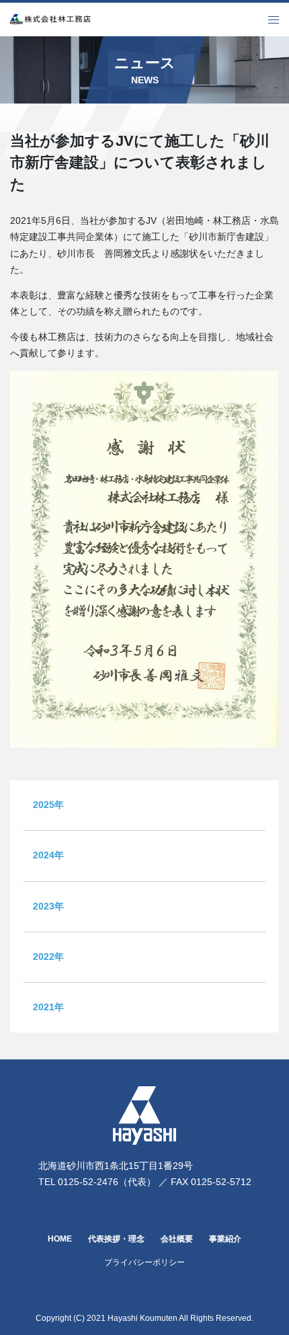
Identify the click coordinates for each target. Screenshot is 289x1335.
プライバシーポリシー (144, 1262)
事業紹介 (225, 1238)
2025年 (48, 805)
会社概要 (177, 1238)
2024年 (48, 855)
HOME (60, 1238)
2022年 (48, 957)
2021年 (48, 1007)
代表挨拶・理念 (116, 1238)
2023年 (48, 906)
